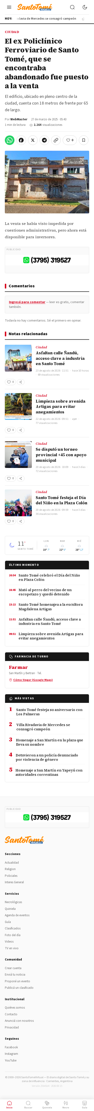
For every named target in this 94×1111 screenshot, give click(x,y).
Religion (10, 869)
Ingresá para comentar (27, 302)
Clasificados (12, 928)
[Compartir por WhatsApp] (9, 140)
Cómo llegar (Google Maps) (33, 680)
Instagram (11, 1054)
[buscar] (72, 7)
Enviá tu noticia (15, 974)
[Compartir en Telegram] (44, 140)
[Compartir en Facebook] (21, 140)
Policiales (11, 876)
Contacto (11, 1014)
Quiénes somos (15, 1007)
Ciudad (12, 31)
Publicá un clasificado (19, 988)
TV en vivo (12, 948)
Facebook (11, 1047)
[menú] (9, 7)
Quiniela (10, 909)
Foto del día (12, 935)
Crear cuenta (13, 968)
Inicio (9, 1107)
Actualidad (12, 863)
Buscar (28, 1107)
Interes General (14, 882)
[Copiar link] (56, 140)
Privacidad (12, 1027)
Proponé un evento (17, 981)
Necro (65, 1107)
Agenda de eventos (17, 915)
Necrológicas (13, 902)
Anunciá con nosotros (19, 1021)
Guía (8, 922)
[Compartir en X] (33, 140)
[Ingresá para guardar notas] (83, 140)
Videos (9, 941)
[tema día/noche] (85, 7)
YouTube (10, 1060)
